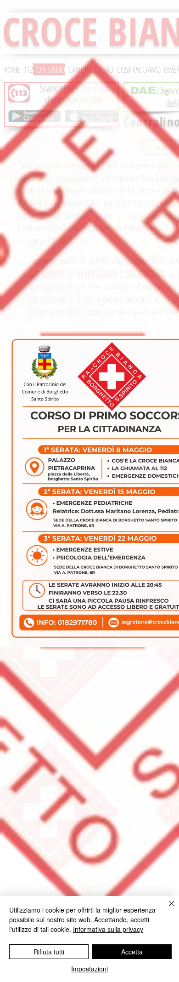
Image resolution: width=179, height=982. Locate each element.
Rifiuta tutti (49, 951)
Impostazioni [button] (89, 968)
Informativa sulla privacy (108, 929)
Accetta (132, 951)
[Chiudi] (166, 909)
